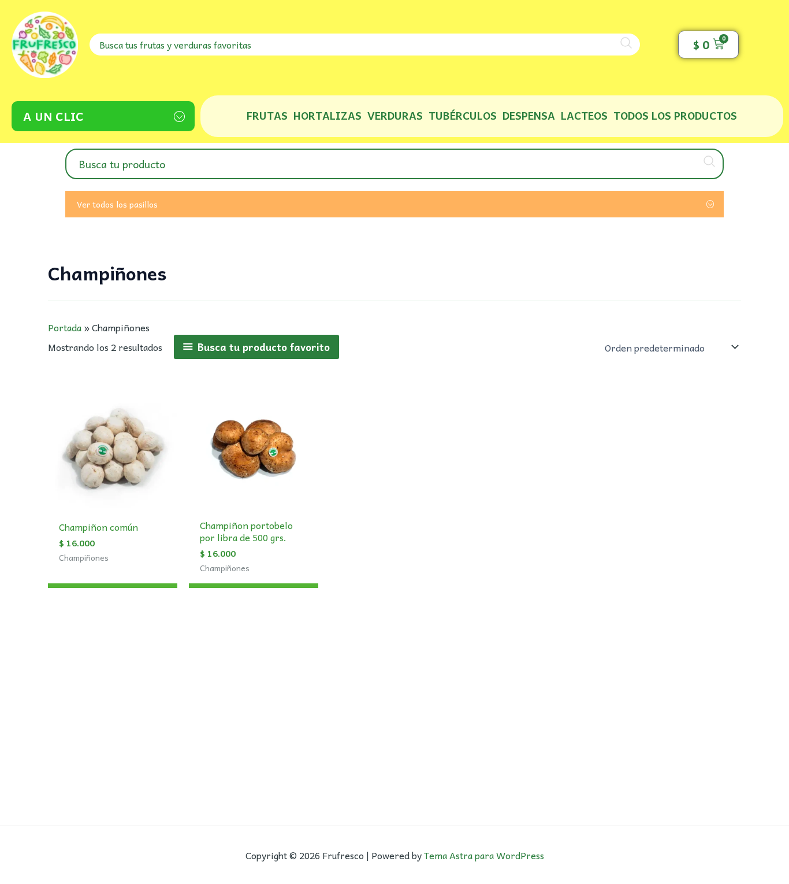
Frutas (267, 115)
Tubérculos (463, 115)
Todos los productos (675, 115)
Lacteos (584, 115)
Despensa (529, 115)
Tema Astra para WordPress (484, 855)
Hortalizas (327, 115)
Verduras (395, 115)
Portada (64, 327)
